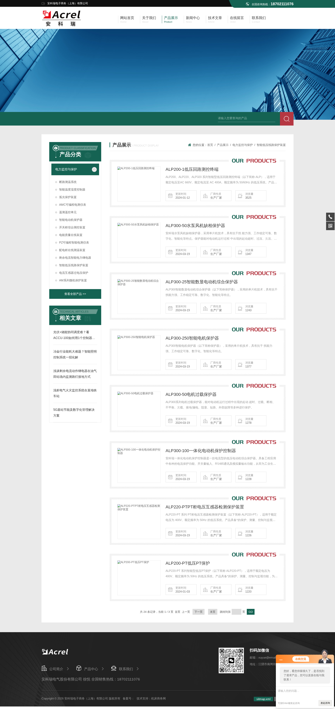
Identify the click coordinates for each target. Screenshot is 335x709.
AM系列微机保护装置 (73, 280)
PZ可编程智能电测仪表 (74, 242)
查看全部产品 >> (75, 294)
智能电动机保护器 (70, 219)
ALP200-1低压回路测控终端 (192, 169)
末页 (212, 611)
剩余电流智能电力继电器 (75, 257)
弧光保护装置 (68, 197)
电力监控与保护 (66, 169)
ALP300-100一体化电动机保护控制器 (201, 450)
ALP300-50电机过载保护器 (191, 394)
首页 (210, 144)
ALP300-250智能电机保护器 (192, 338)
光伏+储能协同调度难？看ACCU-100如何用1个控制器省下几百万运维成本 (74, 337)
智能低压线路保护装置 (73, 265)
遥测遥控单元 (68, 212)
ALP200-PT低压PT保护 (188, 563)
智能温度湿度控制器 (72, 189)
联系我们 (126, 669)
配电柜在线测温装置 (72, 250)
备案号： (128, 698)
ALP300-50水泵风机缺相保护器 (195, 225)
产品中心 (91, 669)
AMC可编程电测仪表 (72, 204)
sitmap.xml (263, 699)
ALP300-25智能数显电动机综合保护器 (202, 281)
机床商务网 (158, 698)
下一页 (198, 611)
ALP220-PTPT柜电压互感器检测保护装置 (205, 506)
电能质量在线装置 (70, 235)
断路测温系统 (68, 182)
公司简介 (56, 669)
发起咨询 (325, 703)
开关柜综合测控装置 (72, 227)
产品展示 (223, 144)
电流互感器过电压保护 (73, 272)
